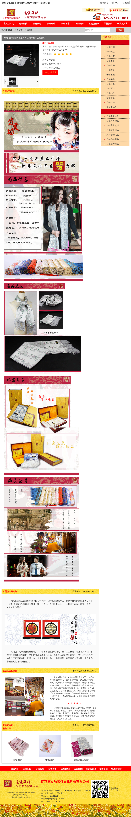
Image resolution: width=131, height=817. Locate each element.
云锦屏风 (110, 79)
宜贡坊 (14, 769)
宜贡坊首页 (9, 23)
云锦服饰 (110, 84)
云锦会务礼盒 (112, 116)
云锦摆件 (80, 23)
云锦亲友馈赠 (112, 125)
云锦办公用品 (112, 139)
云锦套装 (110, 98)
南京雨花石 (111, 107)
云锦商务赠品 (112, 121)
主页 (22, 38)
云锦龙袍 (110, 102)
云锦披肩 (110, 70)
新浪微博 (104, 3)
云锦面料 (110, 88)
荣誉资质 (108, 23)
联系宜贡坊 (122, 23)
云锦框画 (110, 75)
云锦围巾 (65, 23)
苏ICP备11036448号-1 (21, 795)
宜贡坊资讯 (94, 23)
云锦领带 (51, 23)
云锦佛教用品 (112, 144)
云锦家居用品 (112, 130)
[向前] (5, 81)
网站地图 (125, 3)
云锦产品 (31, 38)
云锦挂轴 (23, 23)
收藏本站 (114, 3)
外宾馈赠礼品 (112, 135)
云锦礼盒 (110, 93)
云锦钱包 (37, 23)
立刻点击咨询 (50, 72)
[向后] (37, 81)
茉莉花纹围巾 (48, 43)
